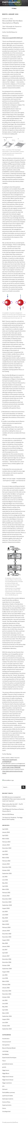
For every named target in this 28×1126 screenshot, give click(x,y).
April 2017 (5, 953)
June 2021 (5, 880)
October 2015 (6, 997)
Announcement (6, 1041)
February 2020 (6, 927)
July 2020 (5, 911)
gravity (4, 1067)
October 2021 (6, 870)
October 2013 (6, 1025)
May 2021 (5, 883)
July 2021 (4, 876)
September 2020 (7, 905)
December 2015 (6, 991)
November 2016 (6, 962)
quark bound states (7, 1095)
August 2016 (5, 972)
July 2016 (4, 975)
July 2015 (4, 1000)
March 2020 (5, 924)
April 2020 (5, 921)
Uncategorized (6, 1111)
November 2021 (6, 867)
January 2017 (5, 956)
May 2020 (5, 918)
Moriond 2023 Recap (8, 814)
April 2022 (5, 854)
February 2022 (6, 861)
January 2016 (6, 987)
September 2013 (7, 1029)
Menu (14, 8)
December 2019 (6, 933)
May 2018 (5, 943)
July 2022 (5, 851)
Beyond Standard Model (9, 1048)
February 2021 (6, 892)
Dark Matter (5, 1054)
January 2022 (6, 864)
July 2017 (4, 949)
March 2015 (5, 1013)
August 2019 (5, 940)
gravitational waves (7, 1064)
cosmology (5, 1051)
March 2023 (5, 838)
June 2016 (5, 978)
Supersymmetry (6, 1105)
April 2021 (5, 886)
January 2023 (6, 845)
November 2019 (6, 937)
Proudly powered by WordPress (10, 1122)
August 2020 (6, 908)
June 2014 (5, 1022)
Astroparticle (6, 1045)
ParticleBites (11, 2)
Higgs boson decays (7, 1076)
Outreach (4, 1089)
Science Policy (6, 1102)
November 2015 (6, 994)
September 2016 (7, 968)
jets (3, 1086)
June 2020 (5, 914)
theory (4, 1108)
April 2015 (5, 1010)
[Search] (23, 787)
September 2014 (7, 1016)
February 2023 (6, 842)
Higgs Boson (5, 1073)
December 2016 (6, 959)
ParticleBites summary (8, 1092)
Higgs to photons (7, 1083)
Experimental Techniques (9, 1057)
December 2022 (6, 848)
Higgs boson (5, 1070)
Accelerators (5, 1038)
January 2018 (6, 946)
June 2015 (5, 1003)
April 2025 (5, 829)
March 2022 (5, 857)
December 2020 (6, 899)
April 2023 (5, 835)
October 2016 (6, 965)
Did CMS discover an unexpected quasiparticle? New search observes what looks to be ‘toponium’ (13, 799)
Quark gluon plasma (7, 1099)
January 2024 (6, 832)
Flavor (4, 1060)
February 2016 (6, 984)
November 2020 (6, 902)
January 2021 (5, 895)
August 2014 (5, 1019)
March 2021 (5, 889)
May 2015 (5, 1006)
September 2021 (7, 873)
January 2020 (6, 930)
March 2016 (5, 981)
